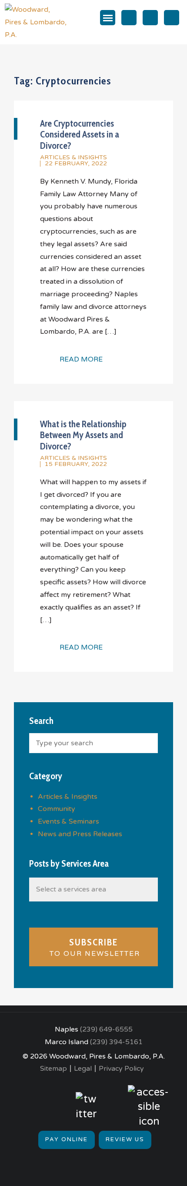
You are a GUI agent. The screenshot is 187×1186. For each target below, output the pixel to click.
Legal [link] (83, 1068)
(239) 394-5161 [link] (116, 1042)
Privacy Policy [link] (121, 1068)
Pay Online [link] (66, 1139)
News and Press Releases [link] (80, 834)
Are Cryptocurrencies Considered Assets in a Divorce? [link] (79, 134)
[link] (36, 21)
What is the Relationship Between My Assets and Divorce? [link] (83, 435)
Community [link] (56, 808)
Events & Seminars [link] (68, 821)
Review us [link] (125, 1139)
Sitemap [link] (53, 1068)
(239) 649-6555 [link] (106, 1029)
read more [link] (81, 359)
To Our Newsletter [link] (93, 947)
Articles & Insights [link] (73, 157)
